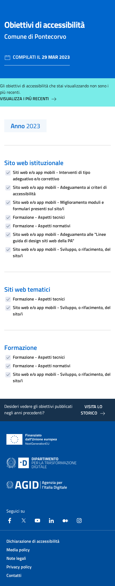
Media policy (18, 549)
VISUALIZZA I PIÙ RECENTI (24, 98)
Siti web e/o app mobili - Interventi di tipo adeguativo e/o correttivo (51, 175)
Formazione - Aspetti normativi (41, 225)
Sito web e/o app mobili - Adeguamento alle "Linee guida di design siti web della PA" (59, 237)
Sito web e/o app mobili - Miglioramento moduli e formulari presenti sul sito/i (58, 205)
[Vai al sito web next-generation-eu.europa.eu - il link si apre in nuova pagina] (31, 439)
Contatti (13, 575)
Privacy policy (19, 567)
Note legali (16, 558)
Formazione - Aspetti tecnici (39, 217)
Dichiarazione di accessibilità (32, 541)
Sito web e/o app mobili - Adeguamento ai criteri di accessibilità (60, 190)
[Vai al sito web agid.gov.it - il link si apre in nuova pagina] (36, 485)
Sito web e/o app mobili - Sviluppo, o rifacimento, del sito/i (61, 252)
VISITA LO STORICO (91, 409)
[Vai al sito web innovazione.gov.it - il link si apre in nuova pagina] (42, 463)
